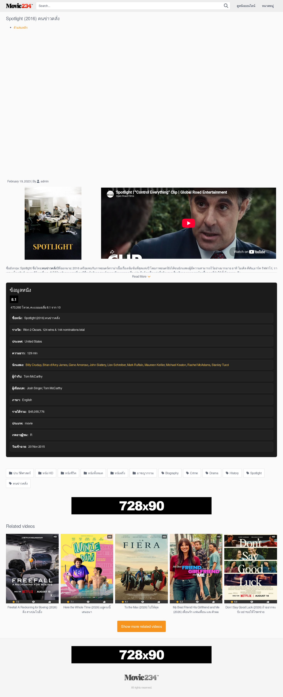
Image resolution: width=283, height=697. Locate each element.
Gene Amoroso (78, 365)
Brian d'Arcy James (55, 365)
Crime (193, 473)
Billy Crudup (33, 365)
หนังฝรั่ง (119, 473)
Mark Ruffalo (135, 365)
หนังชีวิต (70, 473)
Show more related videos (141, 626)
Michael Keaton (176, 365)
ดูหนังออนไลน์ (246, 5)
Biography (171, 473)
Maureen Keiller (155, 365)
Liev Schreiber (116, 365)
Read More (139, 276)
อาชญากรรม (145, 473)
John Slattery (98, 365)
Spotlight (255, 473)
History (234, 473)
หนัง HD (47, 473)
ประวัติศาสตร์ (22, 473)
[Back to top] (272, 684)
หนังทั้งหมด (95, 473)
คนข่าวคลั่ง (20, 483)
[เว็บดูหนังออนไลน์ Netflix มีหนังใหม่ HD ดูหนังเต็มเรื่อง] (19, 6)
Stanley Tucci (220, 365)
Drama (213, 473)
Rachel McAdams (198, 365)
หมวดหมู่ (268, 5)
